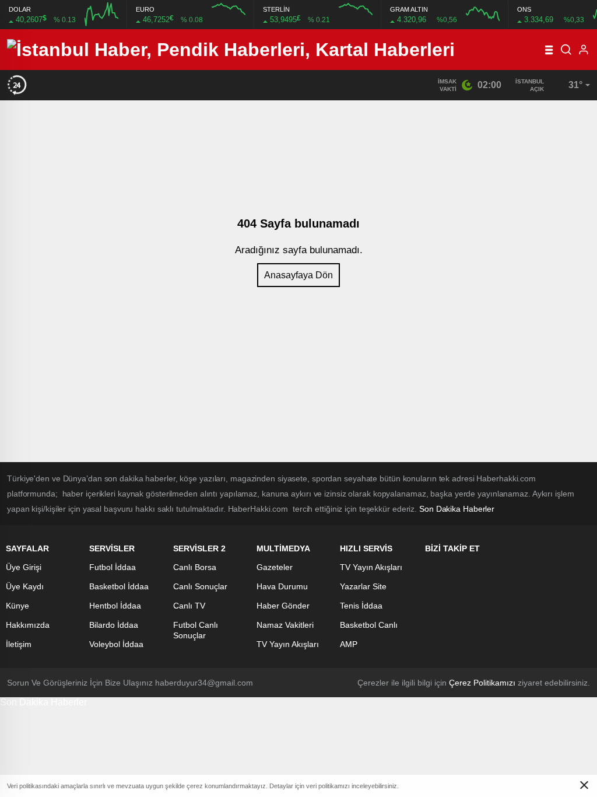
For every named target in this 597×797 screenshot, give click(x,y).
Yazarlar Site (363, 586)
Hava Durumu (282, 586)
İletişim (18, 644)
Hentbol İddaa (115, 605)
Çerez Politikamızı (482, 682)
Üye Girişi (23, 567)
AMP (348, 644)
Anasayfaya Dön (298, 275)
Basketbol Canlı (369, 625)
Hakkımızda (28, 625)
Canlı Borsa (194, 567)
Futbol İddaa (112, 567)
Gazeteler (275, 567)
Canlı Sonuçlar (200, 586)
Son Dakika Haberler (43, 702)
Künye (17, 605)
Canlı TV (189, 605)
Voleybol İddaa (116, 644)
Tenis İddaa (361, 605)
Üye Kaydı (25, 586)
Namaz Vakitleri (285, 625)
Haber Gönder (283, 605)
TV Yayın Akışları (288, 644)
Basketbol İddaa (119, 586)
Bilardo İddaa (113, 625)
